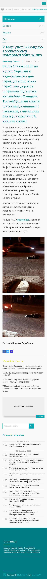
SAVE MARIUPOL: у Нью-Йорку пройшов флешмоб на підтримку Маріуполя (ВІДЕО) (26, 462)
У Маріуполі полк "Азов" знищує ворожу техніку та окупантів (26, 469)
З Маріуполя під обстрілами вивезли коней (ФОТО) (25, 506)
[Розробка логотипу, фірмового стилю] (23, 406)
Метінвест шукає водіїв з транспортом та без (26, 475)
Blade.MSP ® (22, 575)
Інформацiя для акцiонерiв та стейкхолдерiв (22, 552)
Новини (14, 548)
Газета (20, 548)
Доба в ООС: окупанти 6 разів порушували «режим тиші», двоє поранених (21, 380)
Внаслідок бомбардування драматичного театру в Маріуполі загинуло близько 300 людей (23, 513)
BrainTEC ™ (36, 575)
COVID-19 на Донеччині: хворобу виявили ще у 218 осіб (23, 373)
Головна (7, 548)
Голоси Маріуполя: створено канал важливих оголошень (24, 455)
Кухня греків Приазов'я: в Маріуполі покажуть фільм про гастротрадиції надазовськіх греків (22, 367)
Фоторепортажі (34, 550)
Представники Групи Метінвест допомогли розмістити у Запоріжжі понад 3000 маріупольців (24, 493)
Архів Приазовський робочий (15, 550)
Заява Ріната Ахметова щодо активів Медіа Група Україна (25, 445)
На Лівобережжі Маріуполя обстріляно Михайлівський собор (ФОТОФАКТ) (25, 480)
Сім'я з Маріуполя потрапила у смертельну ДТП (22, 500)
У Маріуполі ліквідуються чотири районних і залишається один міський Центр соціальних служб (22, 388)
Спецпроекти (29, 548)
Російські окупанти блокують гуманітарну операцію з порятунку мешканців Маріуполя (24, 520)
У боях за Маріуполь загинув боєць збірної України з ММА (24, 486)
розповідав (23, 219)
